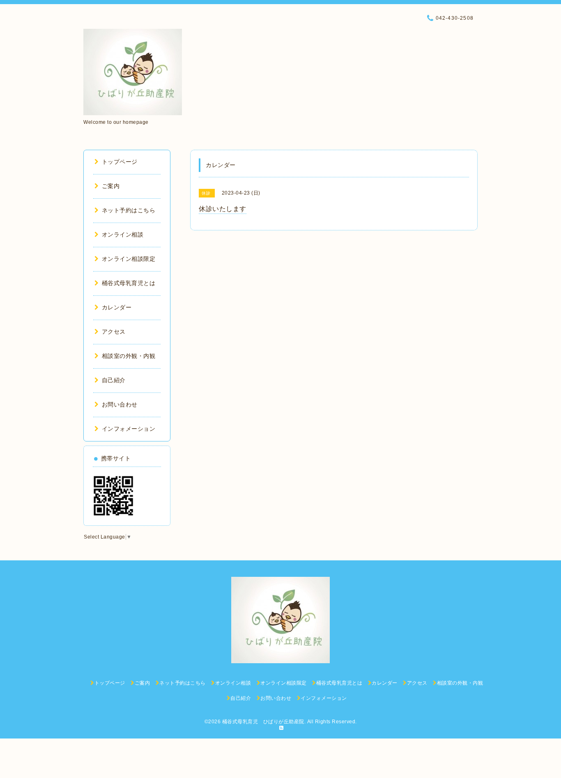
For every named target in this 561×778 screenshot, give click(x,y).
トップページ (120, 161)
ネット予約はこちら (128, 210)
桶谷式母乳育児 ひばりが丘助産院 (263, 722)
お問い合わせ (120, 404)
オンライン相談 (122, 234)
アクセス (114, 331)
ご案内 (111, 186)
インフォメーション (128, 428)
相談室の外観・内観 (128, 356)
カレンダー (116, 307)
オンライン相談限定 (128, 258)
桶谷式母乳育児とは (128, 283)
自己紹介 (114, 380)
